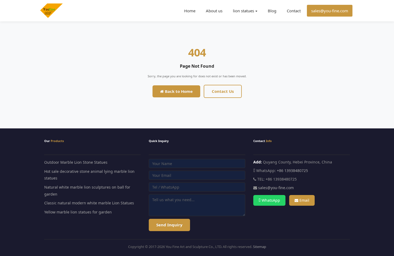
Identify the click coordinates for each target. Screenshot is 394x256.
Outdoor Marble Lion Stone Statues (75, 162)
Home (189, 10)
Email (303, 200)
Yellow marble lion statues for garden (78, 212)
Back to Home (178, 91)
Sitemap (259, 246)
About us (214, 10)
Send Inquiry (169, 224)
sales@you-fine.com (329, 10)
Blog (272, 10)
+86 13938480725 (292, 170)
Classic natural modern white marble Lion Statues (89, 202)
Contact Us (223, 91)
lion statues (243, 10)
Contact (294, 10)
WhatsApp (270, 200)
